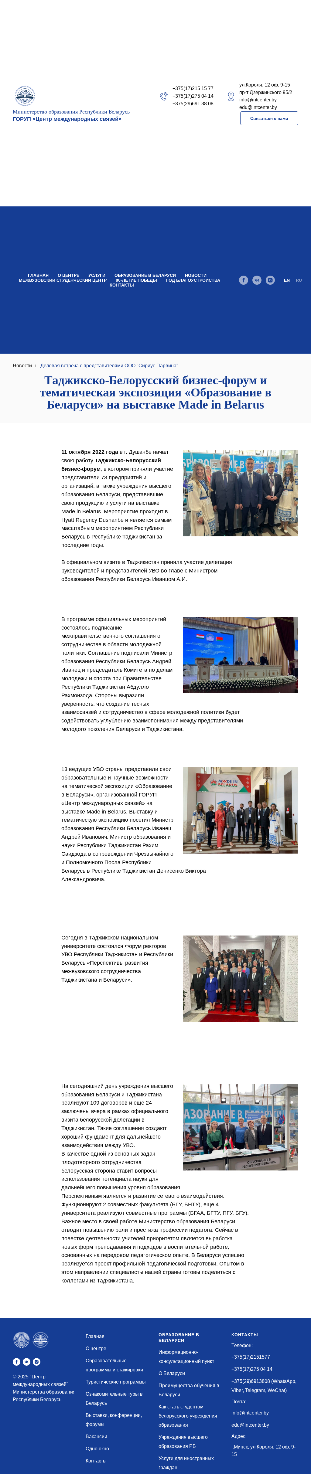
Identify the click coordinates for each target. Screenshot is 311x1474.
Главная (38, 275)
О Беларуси (172, 1373)
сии (103, 1436)
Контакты (122, 285)
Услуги (96, 275)
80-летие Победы (136, 280)
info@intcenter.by (250, 1412)
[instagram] (270, 280)
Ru (299, 280)
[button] (269, 118)
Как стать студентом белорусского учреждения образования (188, 1416)
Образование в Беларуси (145, 275)
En (287, 280)
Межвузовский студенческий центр (63, 280)
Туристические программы (116, 1381)
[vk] (256, 280)
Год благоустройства (193, 280)
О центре (68, 275)
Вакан (92, 1436)
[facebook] (243, 280)
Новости (196, 275)
